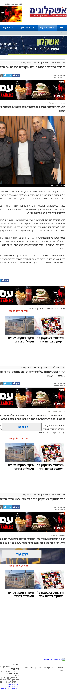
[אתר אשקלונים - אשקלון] (54, 659)
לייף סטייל (15, 669)
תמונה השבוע (11, 682)
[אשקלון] (48, 16)
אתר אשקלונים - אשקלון (52, 62)
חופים (49, 411)
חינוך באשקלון (28, 27)
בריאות (16, 671)
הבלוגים (16, 680)
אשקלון (51, 103)
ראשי (62, 27)
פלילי (61, 33)
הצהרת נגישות (13, 684)
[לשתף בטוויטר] (7, 76)
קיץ (59, 411)
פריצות (52, 535)
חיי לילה (16, 666)
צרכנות (7, 666)
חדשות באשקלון (47, 27)
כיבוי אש (57, 103)
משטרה (58, 535)
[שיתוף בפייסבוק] (16, 76)
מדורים (16, 664)
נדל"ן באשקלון (9, 27)
